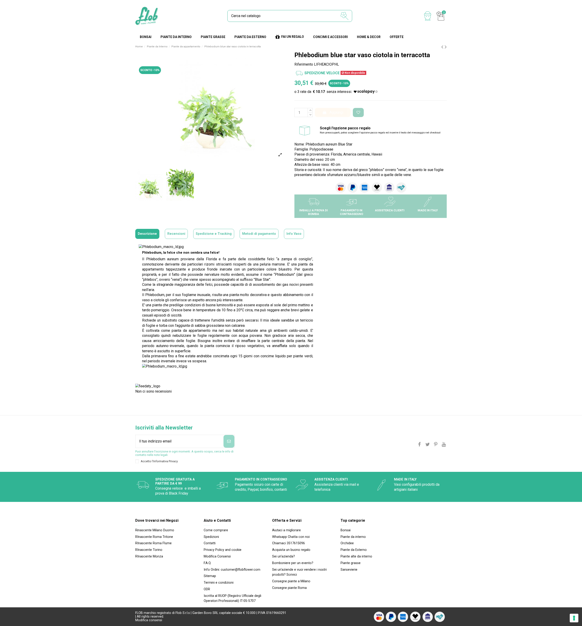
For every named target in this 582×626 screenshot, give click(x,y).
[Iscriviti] (228, 441)
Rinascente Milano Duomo (154, 530)
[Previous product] (443, 47)
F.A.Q (207, 563)
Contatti (210, 543)
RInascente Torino (148, 550)
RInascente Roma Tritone (154, 537)
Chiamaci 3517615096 (288, 543)
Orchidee (347, 543)
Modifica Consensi (217, 556)
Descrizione (147, 234)
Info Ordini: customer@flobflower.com (232, 570)
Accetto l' (159, 461)
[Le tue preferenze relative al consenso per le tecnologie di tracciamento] (574, 618)
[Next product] (446, 47)
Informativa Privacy (165, 461)
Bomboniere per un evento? (292, 563)
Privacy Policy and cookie (222, 550)
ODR (207, 589)
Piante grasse (351, 563)
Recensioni (176, 234)
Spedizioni (211, 537)
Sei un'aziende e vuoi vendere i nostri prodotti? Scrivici (299, 572)
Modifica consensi (148, 620)
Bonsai (346, 530)
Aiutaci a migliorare (286, 530)
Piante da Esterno (354, 550)
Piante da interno (353, 537)
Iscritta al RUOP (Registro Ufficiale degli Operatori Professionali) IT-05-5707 (232, 598)
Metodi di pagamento (259, 234)
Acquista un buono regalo (291, 550)
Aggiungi (336, 112)
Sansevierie (349, 570)
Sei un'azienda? (283, 556)
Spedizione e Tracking (214, 234)
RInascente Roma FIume (153, 543)
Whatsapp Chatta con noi (291, 537)
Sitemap (210, 576)
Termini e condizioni (218, 583)
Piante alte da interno (356, 556)
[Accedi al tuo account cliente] (427, 15)
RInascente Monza (149, 556)
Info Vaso (293, 234)
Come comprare (216, 530)
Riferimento (303, 64)
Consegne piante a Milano (291, 581)
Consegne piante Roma (289, 588)
